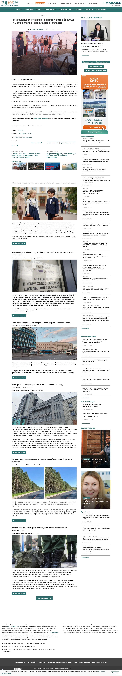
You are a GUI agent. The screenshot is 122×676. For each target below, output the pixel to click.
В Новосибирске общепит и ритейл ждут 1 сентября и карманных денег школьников (96, 160)
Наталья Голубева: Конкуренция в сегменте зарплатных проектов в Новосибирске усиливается (92, 45)
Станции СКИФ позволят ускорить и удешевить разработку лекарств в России (96, 150)
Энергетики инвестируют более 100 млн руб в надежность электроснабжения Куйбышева (95, 389)
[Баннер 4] (69, 166)
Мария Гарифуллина (22, 258)
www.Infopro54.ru (13, 626)
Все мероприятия (86, 423)
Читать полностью (19, 243)
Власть (84, 231)
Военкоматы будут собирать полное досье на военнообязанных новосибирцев (96, 234)
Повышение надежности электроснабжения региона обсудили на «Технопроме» (95, 351)
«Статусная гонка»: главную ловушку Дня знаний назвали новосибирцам (44, 183)
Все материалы (85, 55)
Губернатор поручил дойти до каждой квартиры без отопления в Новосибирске (61, 155)
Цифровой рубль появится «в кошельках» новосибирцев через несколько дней (95, 308)
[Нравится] (12, 146)
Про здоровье (88, 62)
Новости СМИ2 (16, 161)
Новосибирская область (25, 133)
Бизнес (84, 148)
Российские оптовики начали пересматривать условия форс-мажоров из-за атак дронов (95, 549)
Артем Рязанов (21, 326)
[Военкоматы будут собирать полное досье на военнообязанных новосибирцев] (44, 551)
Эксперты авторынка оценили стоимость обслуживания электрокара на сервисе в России (95, 202)
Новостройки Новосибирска (96, 70)
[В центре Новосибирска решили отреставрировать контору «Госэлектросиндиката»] (44, 408)
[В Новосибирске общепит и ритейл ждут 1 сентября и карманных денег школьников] (44, 276)
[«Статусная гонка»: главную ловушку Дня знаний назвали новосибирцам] (44, 203)
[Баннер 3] (52, 166)
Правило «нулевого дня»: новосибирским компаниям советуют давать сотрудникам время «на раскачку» (96, 528)
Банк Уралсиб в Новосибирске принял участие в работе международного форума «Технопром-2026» (94, 340)
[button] (103, 3)
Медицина (97, 148)
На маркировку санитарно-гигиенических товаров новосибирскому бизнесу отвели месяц (96, 214)
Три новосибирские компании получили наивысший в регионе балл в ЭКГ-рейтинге (96, 538)
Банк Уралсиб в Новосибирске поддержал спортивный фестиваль (95, 380)
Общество (44, 15)
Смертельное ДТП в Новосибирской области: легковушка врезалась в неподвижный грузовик (26, 155)
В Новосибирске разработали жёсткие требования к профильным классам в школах (94, 244)
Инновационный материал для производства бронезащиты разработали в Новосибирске (96, 180)
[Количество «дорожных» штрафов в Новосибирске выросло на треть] (44, 343)
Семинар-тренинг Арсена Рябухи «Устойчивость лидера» (92, 405)
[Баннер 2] (36, 166)
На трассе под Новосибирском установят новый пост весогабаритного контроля (95, 224)
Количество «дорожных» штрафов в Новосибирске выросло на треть (41, 323)
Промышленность (99, 177)
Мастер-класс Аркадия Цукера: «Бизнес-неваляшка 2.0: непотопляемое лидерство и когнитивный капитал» (96, 414)
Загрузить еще (44, 598)
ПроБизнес (90, 210)
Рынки (91, 315)
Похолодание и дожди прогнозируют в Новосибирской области (95, 279)
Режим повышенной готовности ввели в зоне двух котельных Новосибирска (95, 288)
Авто (83, 167)
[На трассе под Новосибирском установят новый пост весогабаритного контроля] (44, 482)
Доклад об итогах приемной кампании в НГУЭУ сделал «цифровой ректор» (95, 298)
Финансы (96, 305)
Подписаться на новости (68, 143)
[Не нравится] (17, 146)
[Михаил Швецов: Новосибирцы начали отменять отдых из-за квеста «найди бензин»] (95, 449)
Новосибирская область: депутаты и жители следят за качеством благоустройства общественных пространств (94, 268)
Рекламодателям (114, 5)
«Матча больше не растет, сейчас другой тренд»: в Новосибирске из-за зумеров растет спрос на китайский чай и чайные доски (95, 319)
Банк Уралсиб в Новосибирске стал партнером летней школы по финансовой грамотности (95, 370)
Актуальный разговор (91, 18)
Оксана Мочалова (37, 29)
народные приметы (41, 118)
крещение (29, 137)
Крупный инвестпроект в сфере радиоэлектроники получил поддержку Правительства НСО (95, 255)
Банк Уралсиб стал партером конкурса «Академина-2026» (94, 360)
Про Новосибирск (102, 62)
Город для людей (96, 66)
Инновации (90, 148)
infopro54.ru (54, 632)
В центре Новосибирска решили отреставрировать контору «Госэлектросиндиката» (92, 191)
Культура (84, 138)
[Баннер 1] (19, 166)
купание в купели (20, 137)
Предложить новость (52, 143)
